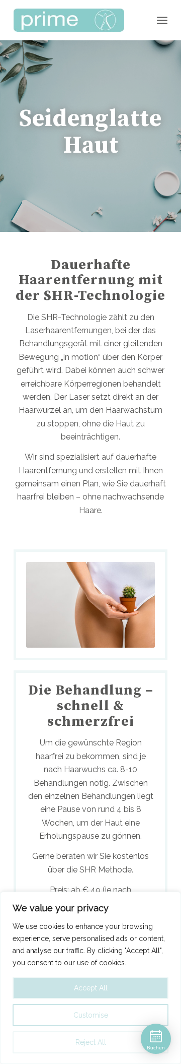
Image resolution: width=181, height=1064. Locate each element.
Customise (90, 1015)
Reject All (90, 1042)
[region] (90, 978)
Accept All (91, 988)
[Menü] (162, 20)
